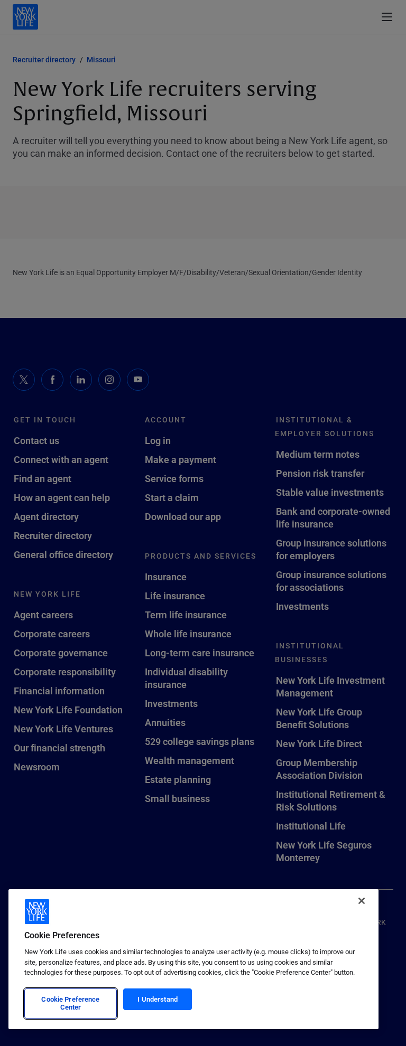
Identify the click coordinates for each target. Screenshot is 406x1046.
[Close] (361, 900)
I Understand (157, 999)
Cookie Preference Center (70, 1003)
